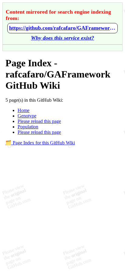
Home (23, 110)
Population (28, 126)
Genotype (27, 115)
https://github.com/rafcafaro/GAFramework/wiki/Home (62, 28)
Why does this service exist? (62, 38)
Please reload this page (39, 121)
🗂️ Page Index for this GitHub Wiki (40, 142)
